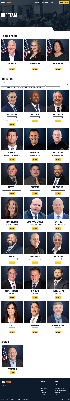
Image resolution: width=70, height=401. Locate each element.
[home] (6, 2)
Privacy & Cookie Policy (65, 399)
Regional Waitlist (59, 384)
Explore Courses (64, 2)
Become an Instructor (60, 388)
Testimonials (44, 388)
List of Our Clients (59, 386)
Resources (57, 392)
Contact (56, 2)
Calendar (42, 2)
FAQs (56, 394)
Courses (37, 2)
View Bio (12, 69)
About (46, 2)
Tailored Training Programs (61, 390)
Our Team (51, 2)
